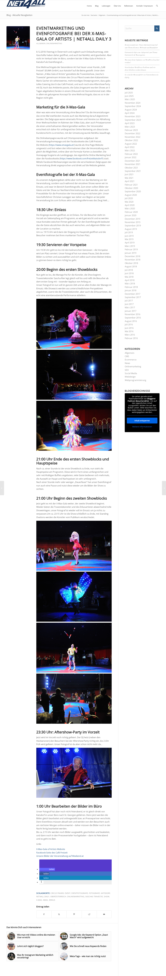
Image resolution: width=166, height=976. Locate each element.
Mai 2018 (129, 276)
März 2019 (130, 246)
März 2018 (130, 283)
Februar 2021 (131, 184)
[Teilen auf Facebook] (43, 914)
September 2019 (133, 225)
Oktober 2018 (131, 263)
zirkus (52, 900)
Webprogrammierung (135, 380)
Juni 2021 (129, 174)
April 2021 (129, 181)
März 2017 (130, 307)
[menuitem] (89, 5)
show (106, 896)
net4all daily (42, 896)
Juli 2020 (129, 198)
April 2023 (129, 123)
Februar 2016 (131, 338)
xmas (45, 900)
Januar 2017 (130, 311)
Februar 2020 (131, 212)
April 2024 (129, 113)
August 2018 (131, 266)
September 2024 (133, 106)
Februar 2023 (131, 130)
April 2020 (129, 205)
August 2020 (131, 195)
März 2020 (130, 208)
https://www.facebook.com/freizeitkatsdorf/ (81, 158)
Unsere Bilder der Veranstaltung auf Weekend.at (60, 856)
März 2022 (130, 150)
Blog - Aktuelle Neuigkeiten (19, 15)
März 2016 (130, 334)
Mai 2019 (129, 239)
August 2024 (131, 109)
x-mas (39, 900)
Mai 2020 (129, 201)
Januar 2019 (130, 253)
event (67, 893)
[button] (47, 869)
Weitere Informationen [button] (142, 427)
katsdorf (105, 893)
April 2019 (129, 242)
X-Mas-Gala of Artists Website (50, 849)
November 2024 (132, 102)
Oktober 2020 (131, 188)
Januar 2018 (130, 290)
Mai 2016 (129, 331)
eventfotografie (79, 893)
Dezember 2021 (132, 160)
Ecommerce (130, 359)
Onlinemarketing (54, 43)
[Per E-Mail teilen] (104, 914)
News (127, 363)
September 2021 (133, 171)
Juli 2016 (129, 324)
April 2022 (129, 147)
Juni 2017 (129, 304)
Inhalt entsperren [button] (142, 420)
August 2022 (131, 143)
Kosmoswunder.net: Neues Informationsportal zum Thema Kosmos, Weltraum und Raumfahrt (141, 46)
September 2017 (133, 297)
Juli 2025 (129, 92)
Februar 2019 (131, 249)
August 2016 (131, 321)
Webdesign (130, 376)
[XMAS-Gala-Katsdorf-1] (18, 37)
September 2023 (133, 119)
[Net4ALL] (25, 5)
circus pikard (57, 893)
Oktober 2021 (131, 167)
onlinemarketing (75, 896)
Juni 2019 (129, 235)
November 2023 (132, 116)
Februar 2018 (131, 287)
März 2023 (130, 126)
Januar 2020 (130, 215)
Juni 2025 (129, 96)
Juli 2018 (129, 270)
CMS (127, 356)
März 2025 (130, 99)
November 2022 (132, 137)
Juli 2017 (129, 300)
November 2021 (132, 164)
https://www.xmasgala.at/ (61, 145)
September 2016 (133, 317)
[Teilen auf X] (59, 914)
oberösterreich (58, 896)
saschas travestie (94, 896)
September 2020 (133, 191)
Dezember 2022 (132, 133)
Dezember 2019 (132, 218)
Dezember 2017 (132, 293)
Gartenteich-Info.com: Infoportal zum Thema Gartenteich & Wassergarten (141, 53)
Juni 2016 (129, 328)
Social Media (131, 373)
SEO (127, 370)
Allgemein (41, 43)
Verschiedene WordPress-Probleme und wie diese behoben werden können (140, 68)
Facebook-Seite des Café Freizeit (52, 852)
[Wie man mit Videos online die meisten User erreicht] (164, 488)
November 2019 (132, 222)
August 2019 (131, 229)
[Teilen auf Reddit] (89, 914)
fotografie (94, 893)
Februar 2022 (131, 154)
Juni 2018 (129, 273)
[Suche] (157, 5)
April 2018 (129, 280)
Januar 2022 (130, 157)
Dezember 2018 (132, 256)
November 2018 (132, 259)
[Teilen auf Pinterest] (74, 914)
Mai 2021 (129, 177)
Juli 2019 (129, 232)
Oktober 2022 (131, 140)
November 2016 (132, 314)
